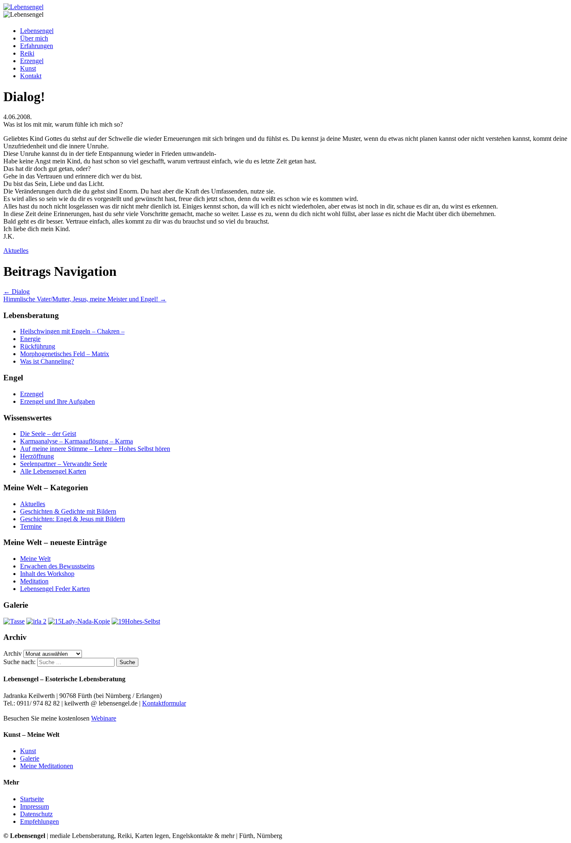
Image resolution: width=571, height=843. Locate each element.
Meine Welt (35, 558)
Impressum (34, 806)
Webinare (103, 718)
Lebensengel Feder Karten (55, 588)
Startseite (32, 798)
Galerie (29, 758)
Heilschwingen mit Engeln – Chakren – (72, 331)
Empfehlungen (39, 821)
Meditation (34, 581)
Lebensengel (37, 30)
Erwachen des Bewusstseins (57, 566)
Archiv (12, 653)
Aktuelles (15, 250)
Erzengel (31, 60)
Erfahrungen (36, 45)
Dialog (16, 291)
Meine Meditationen (46, 765)
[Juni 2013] (14, 621)
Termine (31, 526)
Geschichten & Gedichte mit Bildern (68, 511)
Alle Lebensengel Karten (53, 471)
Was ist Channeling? (47, 361)
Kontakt (30, 75)
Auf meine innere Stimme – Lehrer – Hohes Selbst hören (95, 448)
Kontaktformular (164, 703)
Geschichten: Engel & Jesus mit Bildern (72, 518)
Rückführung (37, 346)
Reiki (27, 53)
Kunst (28, 68)
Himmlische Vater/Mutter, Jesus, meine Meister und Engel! (84, 299)
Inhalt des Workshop (47, 573)
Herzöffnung (37, 456)
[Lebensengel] (23, 6)
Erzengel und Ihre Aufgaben (57, 401)
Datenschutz (36, 814)
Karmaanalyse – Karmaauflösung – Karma (76, 441)
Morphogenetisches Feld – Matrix (64, 353)
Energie (30, 338)
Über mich (34, 38)
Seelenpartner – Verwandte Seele (63, 463)
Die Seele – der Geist (48, 433)
